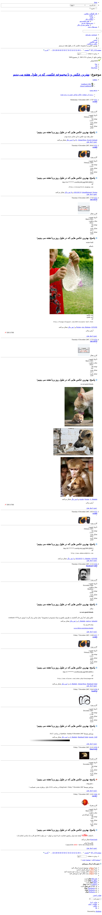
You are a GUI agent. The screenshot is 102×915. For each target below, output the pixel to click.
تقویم (91, 17)
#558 (95, 689)
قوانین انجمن (97, 895)
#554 (95, 339)
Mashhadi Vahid (92, 684)
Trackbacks (91, 888)
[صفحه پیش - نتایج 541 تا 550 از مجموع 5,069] (83, 50)
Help (95, 2)
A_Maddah (93, 499)
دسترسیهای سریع (87, 23)
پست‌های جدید (92, 27)
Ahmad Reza (82, 140)
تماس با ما (93, 902)
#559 (95, 747)
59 (62, 50)
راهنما (91, 15)
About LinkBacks (86, 86)
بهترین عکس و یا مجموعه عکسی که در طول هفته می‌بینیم (51, 74)
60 (60, 50)
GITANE (94, 327)
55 (70, 50)
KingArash (93, 839)
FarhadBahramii (87, 192)
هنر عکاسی (93, 42)
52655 (94, 61)
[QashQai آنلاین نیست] (84, 705)
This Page (94, 68)
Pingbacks (91, 890)
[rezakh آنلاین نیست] (84, 111)
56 (68, 50)
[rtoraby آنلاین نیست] (85, 805)
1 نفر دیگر (71, 327)
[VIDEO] (94, 884)
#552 (95, 145)
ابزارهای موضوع (93, 90)
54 (72, 50)
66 (58, 50)
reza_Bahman (86, 327)
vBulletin (98, 911)
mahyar (88, 621)
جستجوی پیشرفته (91, 35)
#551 (95, 100)
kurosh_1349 (93, 737)
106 (56, 50)
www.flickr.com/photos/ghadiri (83, 628)
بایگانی (95, 906)
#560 (95, 794)
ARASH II (77, 192)
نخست (86, 50)
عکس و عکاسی (92, 44)
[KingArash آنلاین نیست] (84, 759)
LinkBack (95, 79)
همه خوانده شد (84, 21)
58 (64, 50)
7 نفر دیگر (65, 684)
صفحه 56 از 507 (96, 50)
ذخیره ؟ (92, 8)
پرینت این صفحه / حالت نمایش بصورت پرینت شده (76, 94)
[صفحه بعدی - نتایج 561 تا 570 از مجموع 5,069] (49, 50)
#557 (95, 635)
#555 (95, 512)
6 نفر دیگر (74, 499)
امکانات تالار (89, 19)
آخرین (46, 50)
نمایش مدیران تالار (83, 25)
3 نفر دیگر (70, 558)
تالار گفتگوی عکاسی (90, 14)
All (96, 66)
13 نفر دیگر (70, 140)
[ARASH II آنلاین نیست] (84, 214)
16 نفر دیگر (68, 192)
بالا (96, 908)
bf (76, 140)
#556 (95, 564)
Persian (95, 192)
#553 (95, 198)
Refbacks (92, 892)
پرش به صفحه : (92, 53)
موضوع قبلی (96, 860)
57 (66, 50)
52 (76, 50)
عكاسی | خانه (92, 904)
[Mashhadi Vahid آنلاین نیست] (84, 580)
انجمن (95, 40)
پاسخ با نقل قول (91, 142)
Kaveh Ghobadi (92, 140)
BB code (94, 879)
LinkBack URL (86, 84)
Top (96, 64)
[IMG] (95, 882)
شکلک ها (94, 880)
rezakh (81, 499)
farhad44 (94, 621)
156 (53, 50)
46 (78, 50)
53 (74, 50)
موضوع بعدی (86, 860)
